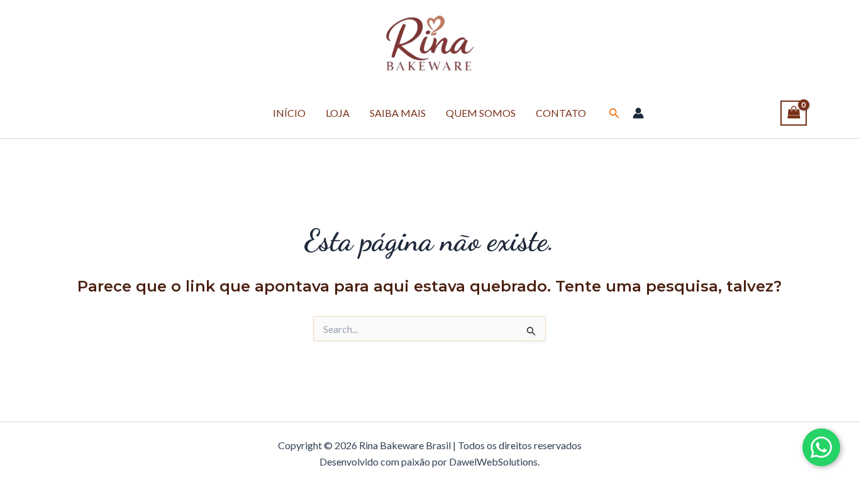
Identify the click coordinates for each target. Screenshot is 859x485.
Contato (561, 113)
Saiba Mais (398, 113)
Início (289, 113)
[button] (614, 113)
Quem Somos (481, 113)
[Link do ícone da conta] (638, 113)
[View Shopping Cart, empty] (793, 113)
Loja (338, 113)
